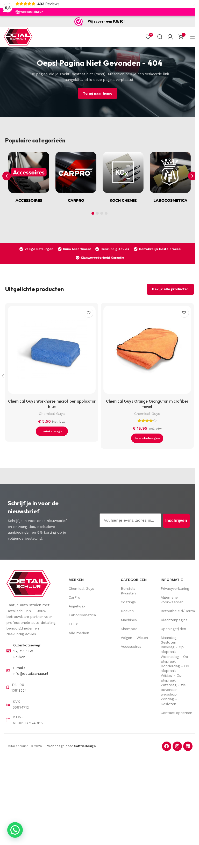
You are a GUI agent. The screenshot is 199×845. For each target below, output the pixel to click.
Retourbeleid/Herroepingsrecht (177, 611)
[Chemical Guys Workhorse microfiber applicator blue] (52, 351)
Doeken (127, 611)
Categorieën (134, 580)
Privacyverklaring (175, 588)
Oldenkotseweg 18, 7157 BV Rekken (26, 651)
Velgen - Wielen (134, 638)
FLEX (73, 624)
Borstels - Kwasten (129, 590)
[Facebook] (166, 746)
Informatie (172, 580)
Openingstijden (173, 629)
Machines (129, 620)
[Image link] (28, 583)
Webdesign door (71, 746)
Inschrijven (176, 520)
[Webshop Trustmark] (78, 21)
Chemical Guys (52, 413)
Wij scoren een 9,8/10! (106, 21)
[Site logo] (18, 37)
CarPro (74, 597)
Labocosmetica (82, 615)
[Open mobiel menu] (192, 36)
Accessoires (131, 646)
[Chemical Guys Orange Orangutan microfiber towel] (147, 351)
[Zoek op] (160, 36)
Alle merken (79, 633)
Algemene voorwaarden (172, 599)
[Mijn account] (170, 36)
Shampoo (129, 629)
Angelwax (77, 606)
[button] (192, 176)
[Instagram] (177, 746)
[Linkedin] (188, 746)
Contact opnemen (176, 713)
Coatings (128, 602)
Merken (76, 580)
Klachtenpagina (174, 620)
